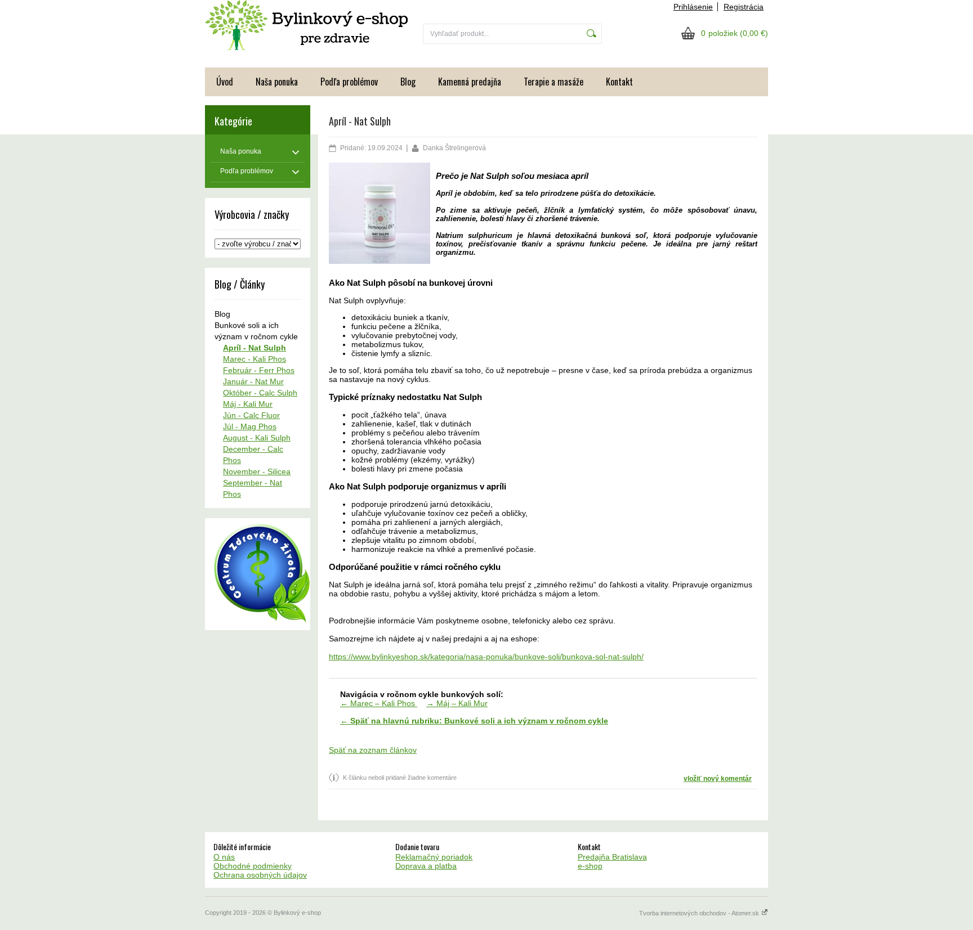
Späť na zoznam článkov (373, 749)
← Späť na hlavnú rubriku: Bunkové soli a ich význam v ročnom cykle (474, 720)
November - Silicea (257, 471)
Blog (408, 81)
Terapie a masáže (553, 81)
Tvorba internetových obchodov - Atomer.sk (700, 913)
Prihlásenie (693, 6)
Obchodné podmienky (252, 865)
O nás (224, 856)
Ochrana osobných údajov (260, 874)
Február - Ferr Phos (258, 370)
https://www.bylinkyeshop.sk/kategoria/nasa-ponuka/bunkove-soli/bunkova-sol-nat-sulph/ (486, 656)
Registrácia (744, 6)
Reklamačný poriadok (433, 856)
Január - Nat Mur (253, 381)
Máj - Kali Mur (248, 403)
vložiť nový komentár (718, 779)
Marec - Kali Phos (254, 358)
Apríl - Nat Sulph (254, 347)
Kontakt (619, 81)
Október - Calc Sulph (260, 392)
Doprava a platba (426, 865)
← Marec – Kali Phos (378, 703)
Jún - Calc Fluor (251, 415)
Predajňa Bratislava (612, 856)
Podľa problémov (349, 81)
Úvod (224, 81)
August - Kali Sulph (257, 437)
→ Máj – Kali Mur (457, 703)
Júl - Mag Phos (249, 426)
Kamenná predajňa (469, 81)
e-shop (590, 865)
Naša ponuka (277, 81)
